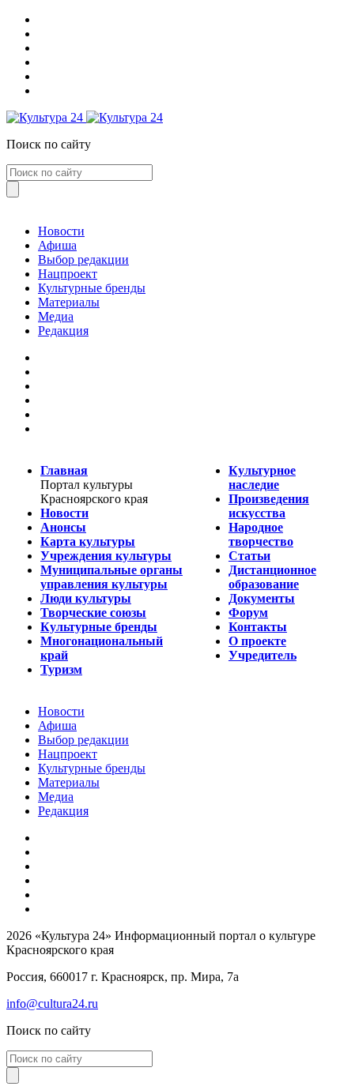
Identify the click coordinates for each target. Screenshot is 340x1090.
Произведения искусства (269, 506)
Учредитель (263, 655)
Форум (248, 612)
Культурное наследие (262, 477)
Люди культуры (85, 598)
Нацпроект (67, 273)
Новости (61, 231)
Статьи (249, 555)
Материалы (69, 302)
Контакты (258, 626)
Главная (64, 470)
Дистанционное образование (272, 577)
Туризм (61, 669)
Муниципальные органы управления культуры (111, 577)
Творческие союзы (93, 612)
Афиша (57, 245)
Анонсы (63, 527)
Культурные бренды (91, 288)
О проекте (257, 641)
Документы (262, 598)
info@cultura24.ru (52, 1003)
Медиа (56, 316)
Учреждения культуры (106, 555)
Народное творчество (261, 534)
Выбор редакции (83, 259)
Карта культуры (87, 541)
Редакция (63, 330)
